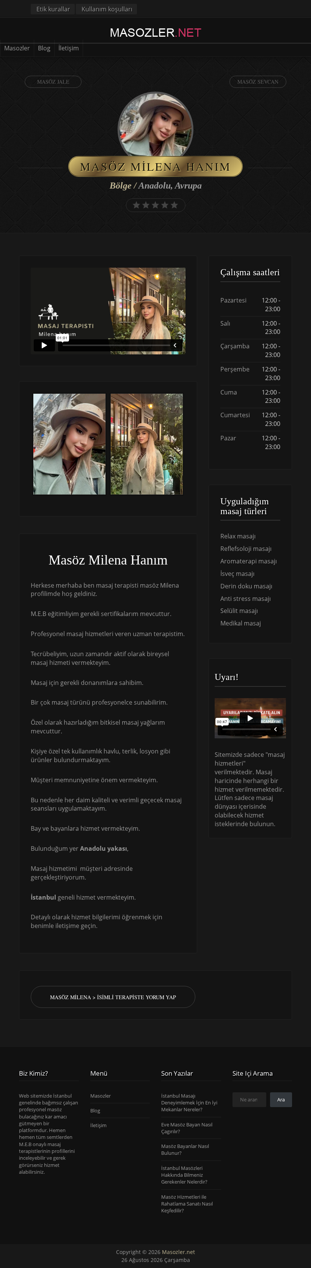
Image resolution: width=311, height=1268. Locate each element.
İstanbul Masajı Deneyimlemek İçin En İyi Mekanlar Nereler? (189, 1102)
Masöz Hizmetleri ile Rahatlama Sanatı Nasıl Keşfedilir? (187, 1203)
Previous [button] (30, 444)
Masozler (17, 48)
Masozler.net (178, 1252)
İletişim (68, 48)
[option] (69, 445)
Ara (281, 1099)
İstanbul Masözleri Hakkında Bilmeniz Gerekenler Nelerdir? (184, 1175)
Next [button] (185, 444)
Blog (44, 48)
